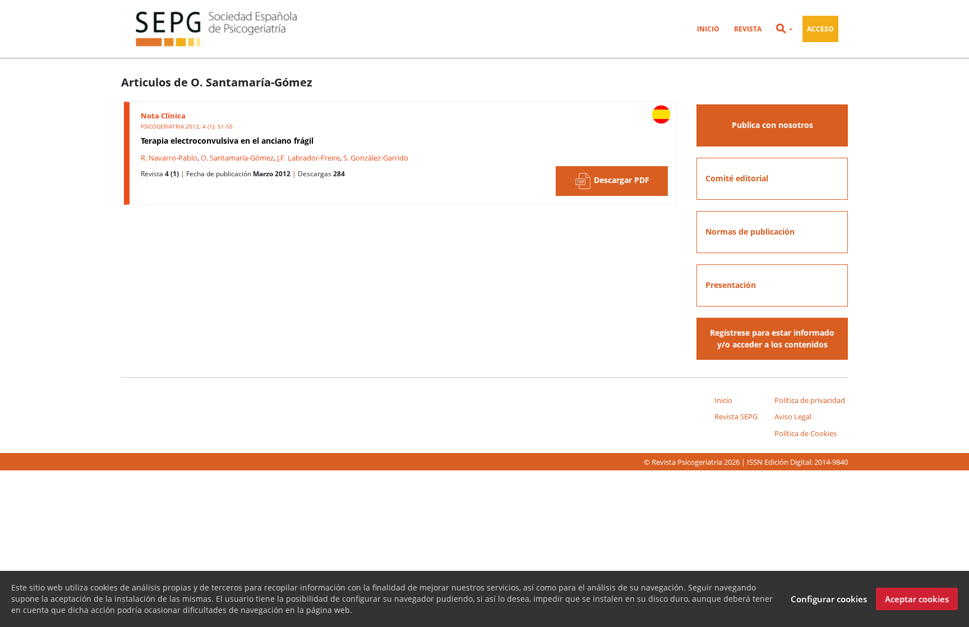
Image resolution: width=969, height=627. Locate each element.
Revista (748, 29)
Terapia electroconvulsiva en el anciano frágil (227, 140)
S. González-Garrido (375, 158)
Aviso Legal (792, 416)
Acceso (820, 29)
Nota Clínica (163, 116)
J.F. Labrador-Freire (308, 158)
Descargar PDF (620, 180)
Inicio (708, 29)
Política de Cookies (805, 433)
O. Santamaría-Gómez (237, 158)
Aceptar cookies (917, 599)
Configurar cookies (829, 599)
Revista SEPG (736, 416)
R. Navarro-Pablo (169, 158)
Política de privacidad (809, 400)
